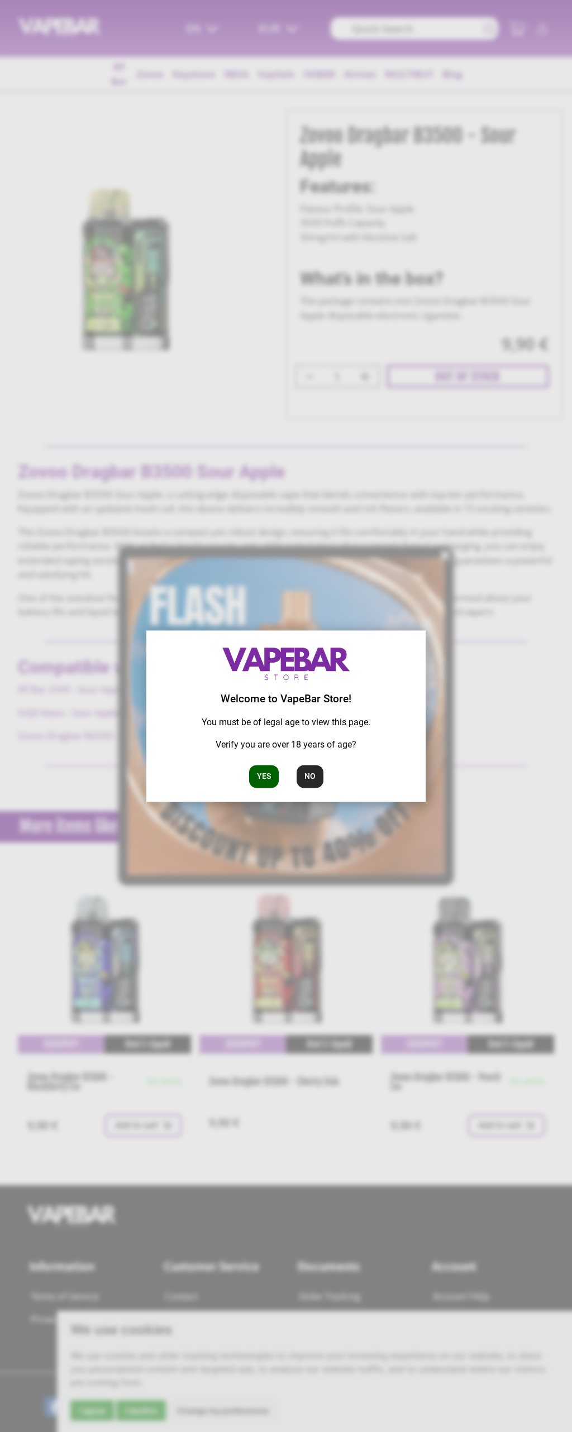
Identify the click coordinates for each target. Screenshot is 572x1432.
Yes (264, 776)
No (310, 776)
